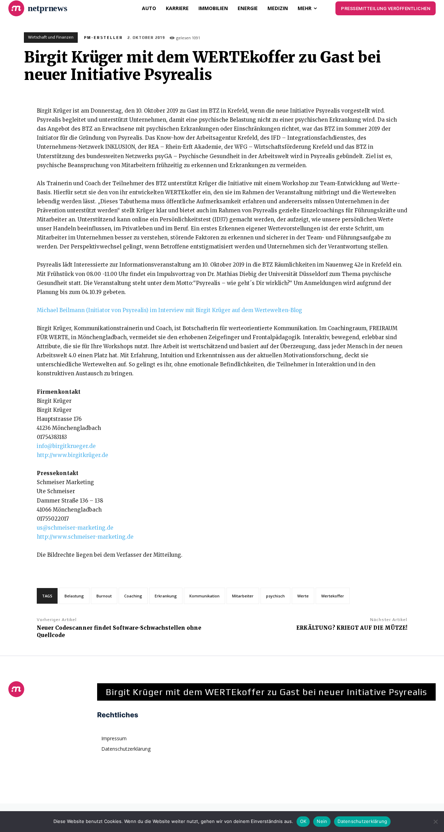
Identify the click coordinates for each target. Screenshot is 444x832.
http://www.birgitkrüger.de (72, 455)
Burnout (104, 595)
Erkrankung (166, 595)
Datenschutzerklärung (362, 821)
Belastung (74, 595)
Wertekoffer (332, 595)
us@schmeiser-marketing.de (75, 527)
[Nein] (435, 821)
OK (303, 821)
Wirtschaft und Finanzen (51, 37)
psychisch (275, 595)
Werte (303, 595)
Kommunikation (204, 595)
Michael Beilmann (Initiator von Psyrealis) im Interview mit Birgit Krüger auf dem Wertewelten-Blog (169, 310)
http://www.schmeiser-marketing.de (85, 536)
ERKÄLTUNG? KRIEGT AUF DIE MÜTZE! (351, 628)
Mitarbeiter (243, 595)
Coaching (133, 595)
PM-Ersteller (103, 37)
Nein (322, 821)
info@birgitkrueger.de (66, 446)
